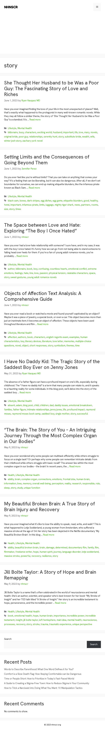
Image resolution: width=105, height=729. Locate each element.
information (10, 483)
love (81, 132)
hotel (6, 204)
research (76, 483)
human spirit (46, 551)
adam (19, 405)
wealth (85, 136)
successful (82, 413)
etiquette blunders (73, 200)
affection (12, 337)
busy (21, 132)
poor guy (23, 136)
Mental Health (25, 128)
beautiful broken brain (26, 547)
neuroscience (90, 619)
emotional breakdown (80, 405)
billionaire (13, 132)
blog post (28, 405)
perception (57, 483)
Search (7, 638)
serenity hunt (50, 136)
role (98, 483)
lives (19, 483)
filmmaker (9, 551)
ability (11, 479)
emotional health (23, 615)
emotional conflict (77, 268)
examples (74, 337)
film (97, 547)
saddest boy (48, 413)
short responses (38, 345)
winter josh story (12, 140)
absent (11, 405)
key (22, 341)
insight (19, 619)
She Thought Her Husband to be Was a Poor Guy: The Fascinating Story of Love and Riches (51, 88)
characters (30, 132)
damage (50, 547)
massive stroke (12, 555)
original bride (11, 136)
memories (69, 341)
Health (11, 475)
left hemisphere (47, 619)
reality (68, 483)
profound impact (76, 409)
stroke (36, 624)
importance (60, 615)
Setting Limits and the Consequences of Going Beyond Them (46, 160)
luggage (50, 204)
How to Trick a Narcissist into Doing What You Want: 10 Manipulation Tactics (43, 687)
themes (70, 345)
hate (26, 273)
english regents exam (57, 337)
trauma (44, 624)
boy (35, 268)
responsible (88, 483)
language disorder (71, 551)
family (91, 547)
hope (36, 551)
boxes (23, 200)
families (8, 409)
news (77, 204)
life (76, 132)
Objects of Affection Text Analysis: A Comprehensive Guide (42, 296)
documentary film (77, 547)
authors (22, 337)
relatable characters (77, 273)
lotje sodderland (90, 551)
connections (44, 479)
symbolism (59, 345)
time (77, 345)
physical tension (57, 273)
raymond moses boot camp (26, 413)
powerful (25, 555)
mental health (74, 619)
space (92, 273)
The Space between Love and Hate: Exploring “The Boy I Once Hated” (42, 228)
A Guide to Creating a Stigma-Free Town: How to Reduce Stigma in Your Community (46, 683)
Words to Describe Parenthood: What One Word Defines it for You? (39, 669)
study (20, 487)
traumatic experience (60, 624)
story (61, 136)
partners (85, 204)
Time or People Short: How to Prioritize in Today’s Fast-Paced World (39, 678)
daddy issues (61, 405)
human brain (83, 479)
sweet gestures (18, 277)
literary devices (33, 341)
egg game (57, 200)
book (29, 268)
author (11, 268)
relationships (36, 136)
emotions (57, 479)
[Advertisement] (52, 34)
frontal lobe (69, 479)
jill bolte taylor (31, 619)
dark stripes (33, 200)
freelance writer (23, 551)
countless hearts (58, 268)
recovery (36, 555)
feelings (19, 273)
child (36, 405)
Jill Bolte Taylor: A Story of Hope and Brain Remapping (50, 575)
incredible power (75, 615)
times (18, 209)
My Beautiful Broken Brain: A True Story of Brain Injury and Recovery (49, 507)
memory (27, 483)
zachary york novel (32, 140)
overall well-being (41, 483)
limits (42, 204)
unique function (32, 487)
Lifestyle (12, 128)
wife (92, 136)
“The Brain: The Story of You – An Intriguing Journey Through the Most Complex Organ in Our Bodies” (50, 436)
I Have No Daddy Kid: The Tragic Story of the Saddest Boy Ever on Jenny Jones (52, 364)
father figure (19, 409)
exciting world (44, 132)
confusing (44, 268)
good (86, 200)
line (31, 273)
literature (47, 341)
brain (17, 479)
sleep (7, 487)
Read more (35, 119)
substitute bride (73, 136)
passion (44, 273)
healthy (94, 200)
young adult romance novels (42, 277)
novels (94, 132)
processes (9, 624)
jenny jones (56, 409)
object (25, 345)
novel (18, 345)
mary (86, 132)
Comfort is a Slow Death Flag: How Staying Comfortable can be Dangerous (42, 673)
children (44, 405)
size (6, 209)
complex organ (29, 479)
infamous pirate (30, 204)
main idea (61, 619)
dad (52, 405)
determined (61, 547)
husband (57, 132)
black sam (13, 200)
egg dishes (46, 200)
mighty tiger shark (64, 204)
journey (57, 551)
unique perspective (82, 624)
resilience (47, 555)
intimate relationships (38, 409)
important (68, 132)
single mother (62, 413)
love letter (58, 341)
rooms (94, 204)
